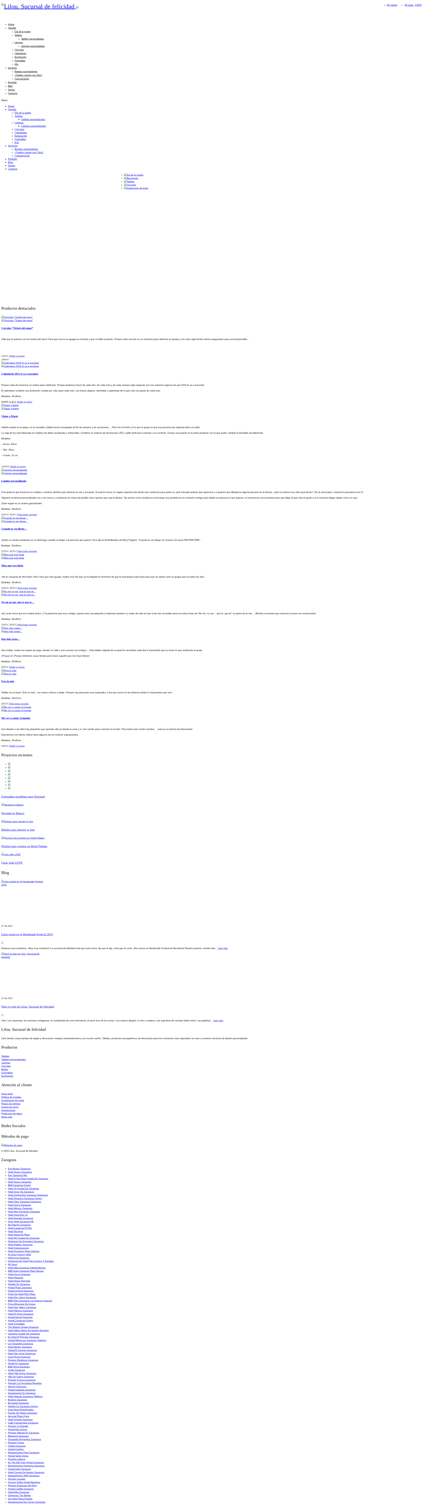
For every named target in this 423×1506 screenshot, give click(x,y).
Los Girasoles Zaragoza (20, 1343)
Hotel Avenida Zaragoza (20, 1218)
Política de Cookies (11, 1097)
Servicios (12, 68)
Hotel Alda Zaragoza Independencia (26, 1267)
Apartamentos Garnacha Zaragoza (26, 1465)
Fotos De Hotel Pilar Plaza (21, 1294)
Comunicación (22, 79)
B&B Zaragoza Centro (19, 1185)
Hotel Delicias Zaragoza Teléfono (25, 1396)
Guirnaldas (20, 61)
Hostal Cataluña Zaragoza (21, 1390)
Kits (16, 64)
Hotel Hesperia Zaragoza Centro (25, 1198)
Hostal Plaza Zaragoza (20, 1287)
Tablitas (18, 35)
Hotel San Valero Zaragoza (22, 1307)
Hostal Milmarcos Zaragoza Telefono (27, 1340)
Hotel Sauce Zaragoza (19, 1182)
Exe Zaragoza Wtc (17, 1175)
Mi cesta (413, 5)
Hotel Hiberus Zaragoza (20, 1310)
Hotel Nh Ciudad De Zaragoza (23, 1238)
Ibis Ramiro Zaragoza (19, 1224)
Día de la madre (23, 32)
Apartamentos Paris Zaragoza (23, 1452)
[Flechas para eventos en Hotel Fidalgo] (211, 838)
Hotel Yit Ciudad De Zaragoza (23, 1188)
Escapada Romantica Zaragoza (24, 1439)
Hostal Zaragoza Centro (20, 1320)
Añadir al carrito (17, 356)
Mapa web (6, 1117)
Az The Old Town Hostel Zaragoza (26, 1462)
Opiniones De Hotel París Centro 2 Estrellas (31, 1261)
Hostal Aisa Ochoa (17, 1429)
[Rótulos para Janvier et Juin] (211, 821)
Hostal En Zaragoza (18, 1363)
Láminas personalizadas (33, 46)
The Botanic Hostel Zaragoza (23, 1327)
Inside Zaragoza (16, 1370)
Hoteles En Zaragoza (19, 1284)
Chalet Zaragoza (16, 1446)
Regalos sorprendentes (26, 72)
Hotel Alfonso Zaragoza (20, 1208)
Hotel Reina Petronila (19, 1281)
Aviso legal (7, 1093)
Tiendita (12, 28)
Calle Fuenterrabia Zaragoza (23, 1423)
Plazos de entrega (10, 1103)
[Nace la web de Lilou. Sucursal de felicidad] (211, 974)
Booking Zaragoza (17, 1399)
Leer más (223, 948)
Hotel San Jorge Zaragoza (22, 1353)
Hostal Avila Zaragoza (19, 1469)
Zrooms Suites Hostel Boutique (24, 1482)
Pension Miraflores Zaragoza (23, 1360)
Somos (11, 90)
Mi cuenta (392, 5)
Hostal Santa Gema (18, 1456)
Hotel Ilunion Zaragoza (20, 1172)
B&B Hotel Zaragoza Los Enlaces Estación (30, 1300)
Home (11, 24)
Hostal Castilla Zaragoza (21, 1489)
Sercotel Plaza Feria (18, 1416)
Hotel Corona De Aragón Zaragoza (26, 1472)
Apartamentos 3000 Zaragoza (23, 1475)
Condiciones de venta (12, 1100)
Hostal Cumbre (16, 1449)
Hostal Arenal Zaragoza (20, 1317)
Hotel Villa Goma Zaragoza (22, 1373)
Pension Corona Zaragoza (22, 1380)
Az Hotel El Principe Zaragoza (23, 1337)
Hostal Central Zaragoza (21, 1290)
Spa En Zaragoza (17, 1386)
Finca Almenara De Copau (22, 1304)
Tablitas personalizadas (32, 39)
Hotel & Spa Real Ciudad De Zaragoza (28, 1178)
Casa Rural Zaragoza (19, 1356)
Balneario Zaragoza (18, 1436)
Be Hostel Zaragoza (18, 1403)
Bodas (4, 1069)
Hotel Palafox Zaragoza (20, 1244)
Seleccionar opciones (27, 514)
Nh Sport (12, 1264)
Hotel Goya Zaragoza (19, 1274)
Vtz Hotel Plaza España (20, 1498)
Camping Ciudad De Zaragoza (24, 1333)
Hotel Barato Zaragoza (20, 1347)
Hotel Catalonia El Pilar (20, 1228)
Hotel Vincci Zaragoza (19, 1205)
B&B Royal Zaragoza (19, 1366)
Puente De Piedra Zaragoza (22, 1413)
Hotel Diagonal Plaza (19, 1234)
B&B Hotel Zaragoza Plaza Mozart (26, 1271)
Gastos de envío (10, 1107)
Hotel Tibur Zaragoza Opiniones (24, 1201)
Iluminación (20, 57)
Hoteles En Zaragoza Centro (23, 1406)
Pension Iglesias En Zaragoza (23, 1432)
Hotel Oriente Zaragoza (20, 1419)
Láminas (19, 43)
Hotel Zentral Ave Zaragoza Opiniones (28, 1195)
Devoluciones (8, 1110)
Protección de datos (11, 1113)
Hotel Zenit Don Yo (18, 1215)
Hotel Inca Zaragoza (18, 1257)
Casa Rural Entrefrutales (21, 1409)
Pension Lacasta (16, 1479)
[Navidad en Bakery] (211, 804)
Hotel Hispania (15, 1277)
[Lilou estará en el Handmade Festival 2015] (211, 902)
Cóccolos (19, 50)
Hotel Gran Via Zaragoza (21, 1191)
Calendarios (20, 53)
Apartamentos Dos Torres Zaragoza (26, 1502)
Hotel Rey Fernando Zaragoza (24, 1211)
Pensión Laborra (16, 1459)
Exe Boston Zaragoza (19, 1168)
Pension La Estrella (18, 1426)
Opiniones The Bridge (19, 1495)
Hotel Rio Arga (15, 1231)
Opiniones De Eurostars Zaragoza (26, 1241)
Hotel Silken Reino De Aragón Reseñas (28, 1330)
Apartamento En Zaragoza (22, 1393)
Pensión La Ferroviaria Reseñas (25, 1383)
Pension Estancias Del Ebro (22, 1485)
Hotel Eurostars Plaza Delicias (23, 1251)
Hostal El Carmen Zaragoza (22, 1350)
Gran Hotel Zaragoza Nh (21, 1221)
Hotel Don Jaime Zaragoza (22, 1297)
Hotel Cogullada (16, 1323)
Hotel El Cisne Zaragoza (20, 1314)
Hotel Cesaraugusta (18, 1248)
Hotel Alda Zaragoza (18, 1492)
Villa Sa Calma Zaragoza (21, 1376)
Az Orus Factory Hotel (19, 1254)
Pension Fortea (16, 1442)
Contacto (12, 93)
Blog (10, 86)
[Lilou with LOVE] (211, 854)
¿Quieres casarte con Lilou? (28, 75)
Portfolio (12, 83)
